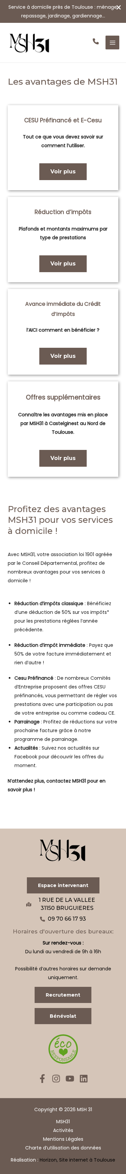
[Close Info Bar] (118, 7)
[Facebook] (42, 1078)
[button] (96, 41)
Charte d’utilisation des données (63, 1147)
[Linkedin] (83, 1078)
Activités (63, 1130)
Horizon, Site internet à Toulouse (77, 1160)
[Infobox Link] (63, 11)
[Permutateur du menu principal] (112, 42)
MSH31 (63, 1121)
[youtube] (70, 1078)
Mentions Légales (63, 1139)
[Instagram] (56, 1078)
